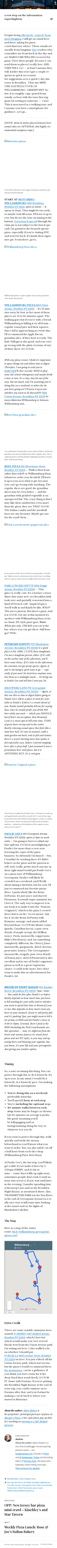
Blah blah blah (12, 1479)
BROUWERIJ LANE (15, 687)
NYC (34, 1485)
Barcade (10, 1482)
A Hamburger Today (29, 1457)
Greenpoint (26, 1485)
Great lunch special (25, 221)
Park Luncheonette (44, 1485)
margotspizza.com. (24, 1453)
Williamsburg (12, 1490)
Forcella (10, 1485)
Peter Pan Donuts (25, 1488)
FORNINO (20, 1333)
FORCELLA (11, 1355)
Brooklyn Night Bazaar (41, 1482)
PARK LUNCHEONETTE (19, 585)
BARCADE (10, 370)
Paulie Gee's (12, 1488)
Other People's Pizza (27, 1479)
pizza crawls (38, 1488)
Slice (46, 1453)
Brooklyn (27, 1482)
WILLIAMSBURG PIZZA (20, 305)
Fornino (18, 1485)
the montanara (13, 1370)
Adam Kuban (30, 1410)
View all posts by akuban (27, 1468)
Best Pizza (19, 1482)
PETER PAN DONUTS (17, 644)
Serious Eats (30, 1461)
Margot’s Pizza (12, 1417)
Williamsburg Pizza (26, 1490)
